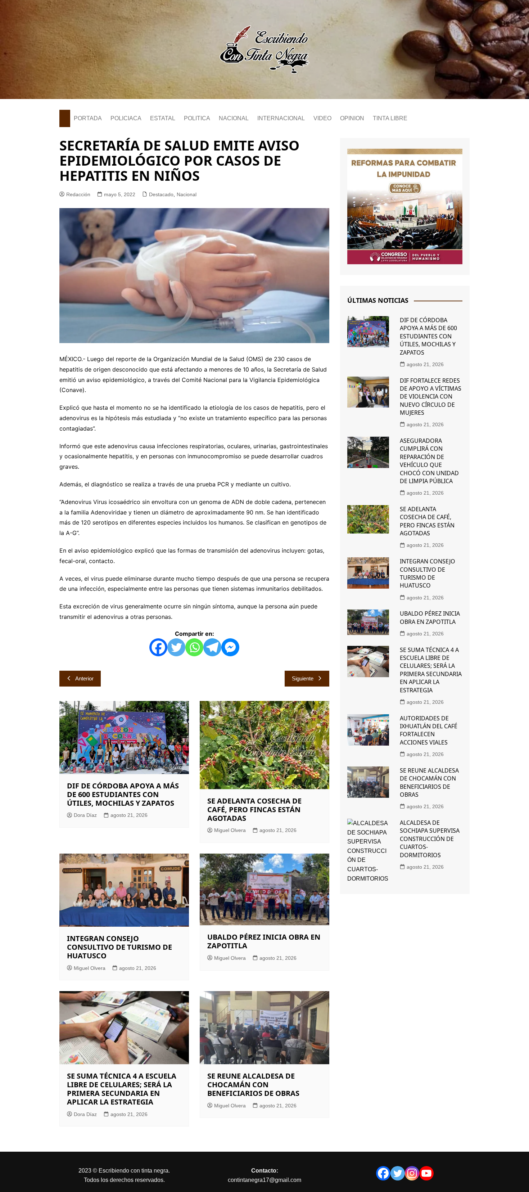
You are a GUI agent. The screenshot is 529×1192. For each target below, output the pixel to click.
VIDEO (322, 118)
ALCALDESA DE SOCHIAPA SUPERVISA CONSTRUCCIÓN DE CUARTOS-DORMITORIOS (430, 839)
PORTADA (88, 118)
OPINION (352, 118)
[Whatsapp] (194, 647)
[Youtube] (426, 1173)
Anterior (84, 678)
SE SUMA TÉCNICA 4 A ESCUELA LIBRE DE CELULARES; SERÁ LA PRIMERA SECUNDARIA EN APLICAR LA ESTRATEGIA (121, 1089)
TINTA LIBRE (390, 118)
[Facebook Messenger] (230, 647)
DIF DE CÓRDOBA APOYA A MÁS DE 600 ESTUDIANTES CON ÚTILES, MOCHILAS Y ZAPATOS (123, 794)
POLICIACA (125, 118)
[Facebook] (158, 647)
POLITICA (197, 118)
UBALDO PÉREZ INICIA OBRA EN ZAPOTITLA (263, 941)
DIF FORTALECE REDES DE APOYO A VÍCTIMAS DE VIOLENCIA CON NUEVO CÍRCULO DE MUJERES (430, 397)
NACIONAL (234, 118)
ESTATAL (162, 118)
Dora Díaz (85, 815)
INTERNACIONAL (281, 118)
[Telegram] (212, 647)
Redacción (78, 194)
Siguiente (302, 678)
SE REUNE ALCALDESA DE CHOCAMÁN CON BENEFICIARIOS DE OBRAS (253, 1084)
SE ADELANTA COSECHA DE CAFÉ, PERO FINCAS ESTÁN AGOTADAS (254, 809)
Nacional (186, 194)
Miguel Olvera (230, 830)
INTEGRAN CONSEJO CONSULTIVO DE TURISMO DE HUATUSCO (119, 947)
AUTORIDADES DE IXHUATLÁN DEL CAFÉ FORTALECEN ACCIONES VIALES (428, 730)
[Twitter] (176, 647)
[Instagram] (412, 1173)
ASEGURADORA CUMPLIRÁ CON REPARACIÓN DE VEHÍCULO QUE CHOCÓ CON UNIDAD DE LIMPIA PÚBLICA (429, 461)
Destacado (161, 194)
